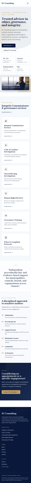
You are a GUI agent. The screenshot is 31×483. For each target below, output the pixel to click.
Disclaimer (4, 464)
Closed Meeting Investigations (10, 435)
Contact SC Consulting (10, 392)
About (3, 447)
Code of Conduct (6, 432)
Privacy (3, 462)
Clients (3, 449)
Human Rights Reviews (7, 437)
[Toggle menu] (27, 3)
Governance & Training (7, 440)
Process (4, 452)
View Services (7, 45)
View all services (6, 112)
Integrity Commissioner (8, 430)
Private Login (5, 466)
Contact (4, 454)
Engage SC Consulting (10, 50)
